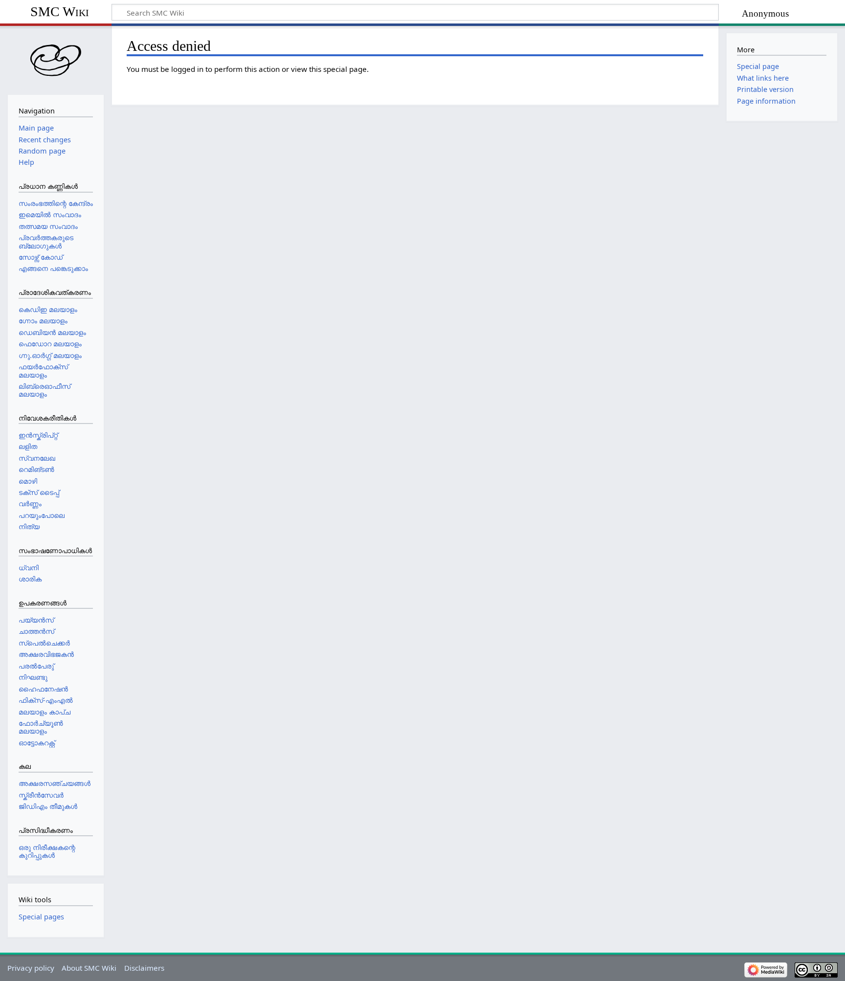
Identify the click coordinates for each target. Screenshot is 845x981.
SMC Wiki (59, 11)
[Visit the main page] (55, 59)
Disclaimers (144, 968)
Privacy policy (30, 968)
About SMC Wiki (89, 968)
